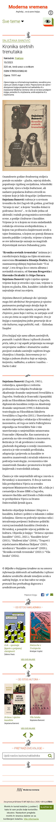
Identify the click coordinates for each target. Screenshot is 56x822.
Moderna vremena (28, 7)
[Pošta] (51, 594)
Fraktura (19, 58)
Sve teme (11, 21)
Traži (50, 755)
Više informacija (31, 819)
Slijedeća (31, 666)
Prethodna (24, 666)
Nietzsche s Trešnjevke (36, 648)
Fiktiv (49, 801)
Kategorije (47, 21)
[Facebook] (42, 594)
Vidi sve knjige (28, 659)
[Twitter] (47, 594)
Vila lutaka (37, 718)
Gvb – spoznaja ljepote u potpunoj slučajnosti (13, 649)
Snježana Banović (16, 40)
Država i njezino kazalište (12, 720)
